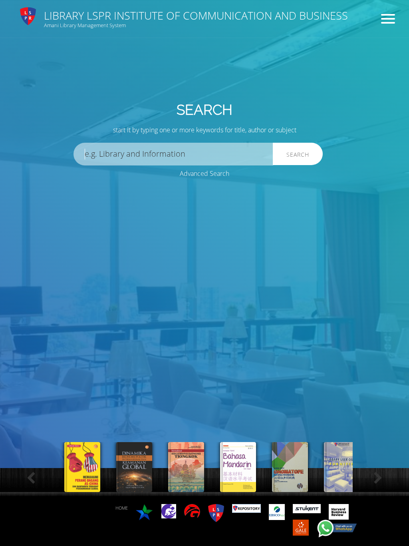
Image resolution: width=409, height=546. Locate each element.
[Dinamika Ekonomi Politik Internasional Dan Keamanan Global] (134, 487)
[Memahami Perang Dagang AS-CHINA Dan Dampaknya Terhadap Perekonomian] (82, 487)
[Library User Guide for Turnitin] (342, 487)
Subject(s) (141, 64)
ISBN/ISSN (244, 64)
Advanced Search (204, 173)
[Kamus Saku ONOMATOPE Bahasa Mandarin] (290, 487)
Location (241, 94)
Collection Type (148, 94)
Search (297, 154)
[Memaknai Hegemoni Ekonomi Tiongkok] (186, 487)
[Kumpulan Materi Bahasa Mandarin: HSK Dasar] (238, 487)
